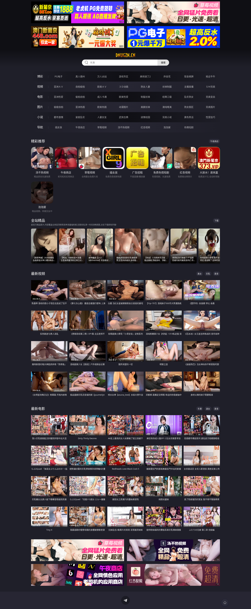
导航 (40, 127)
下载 (216, 220)
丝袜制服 (167, 86)
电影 (40, 97)
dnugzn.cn (125, 55)
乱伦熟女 (188, 96)
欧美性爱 (123, 96)
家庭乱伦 (80, 117)
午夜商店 (80, 127)
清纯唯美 (167, 107)
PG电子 (58, 76)
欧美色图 (102, 107)
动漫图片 (123, 107)
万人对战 (102, 76)
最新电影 (38, 408)
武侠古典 (123, 117)
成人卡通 (102, 96)
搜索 (163, 62)
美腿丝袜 (145, 107)
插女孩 (58, 127)
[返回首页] (224, 602)
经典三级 (167, 96)
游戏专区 (123, 76)
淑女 (208, 408)
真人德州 (80, 76)
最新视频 (38, 273)
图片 (40, 107)
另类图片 (210, 107)
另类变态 (210, 96)
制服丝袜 (145, 96)
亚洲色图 (80, 107)
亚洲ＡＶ (58, 86)
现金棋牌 (188, 76)
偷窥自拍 (58, 107)
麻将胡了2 (145, 76)
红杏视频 (145, 127)
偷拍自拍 (80, 96)
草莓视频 (102, 127)
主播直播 (188, 86)
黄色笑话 (188, 117)
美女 (200, 273)
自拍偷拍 (80, 86)
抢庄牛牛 (210, 76)
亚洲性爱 (58, 96)
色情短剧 (188, 127)
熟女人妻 (145, 86)
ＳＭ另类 (210, 86)
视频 (40, 87)
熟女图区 (188, 107)
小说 (40, 117)
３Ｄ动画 (123, 86)
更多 (216, 273)
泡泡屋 (167, 127)
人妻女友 (102, 117)
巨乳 (208, 273)
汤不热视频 (123, 127)
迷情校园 (145, 117)
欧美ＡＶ (102, 86)
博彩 (40, 76)
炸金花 (167, 76)
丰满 (200, 408)
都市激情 (58, 117)
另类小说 (167, 117)
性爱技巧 (210, 117)
